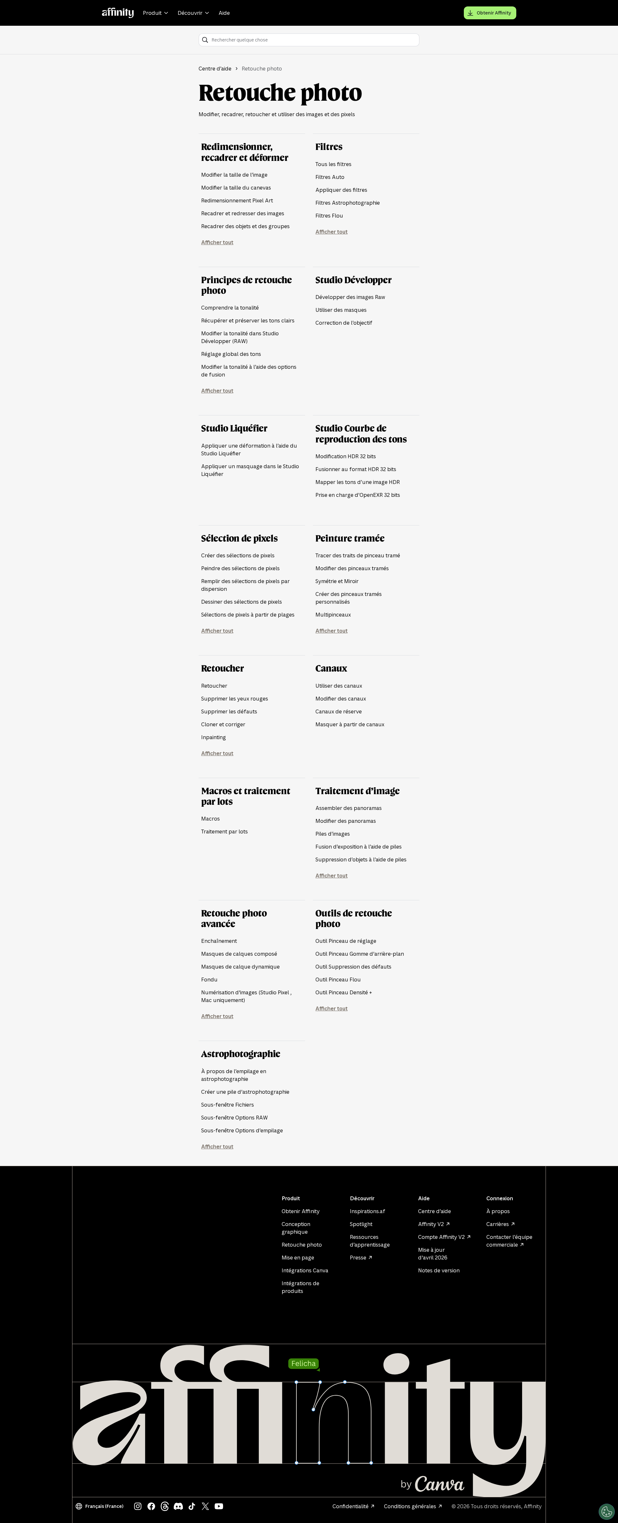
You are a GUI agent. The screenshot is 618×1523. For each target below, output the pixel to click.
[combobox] (313, 40)
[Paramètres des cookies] (607, 1512)
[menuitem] (156, 12)
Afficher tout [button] (217, 242)
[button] (100, 1506)
